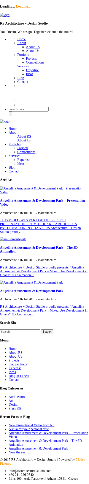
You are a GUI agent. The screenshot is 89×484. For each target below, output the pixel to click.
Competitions (35, 62)
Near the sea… (19, 452)
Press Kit (15, 408)
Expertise (32, 70)
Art (11, 400)
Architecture (17, 397)
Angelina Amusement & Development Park (31, 291)
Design (13, 404)
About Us (32, 51)
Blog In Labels (19, 376)
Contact (22, 82)
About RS (33, 47)
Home (21, 39)
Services (23, 66)
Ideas (29, 74)
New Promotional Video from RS (31, 425)
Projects (31, 58)
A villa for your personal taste (29, 429)
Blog (20, 78)
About (21, 43)
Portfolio (23, 54)
